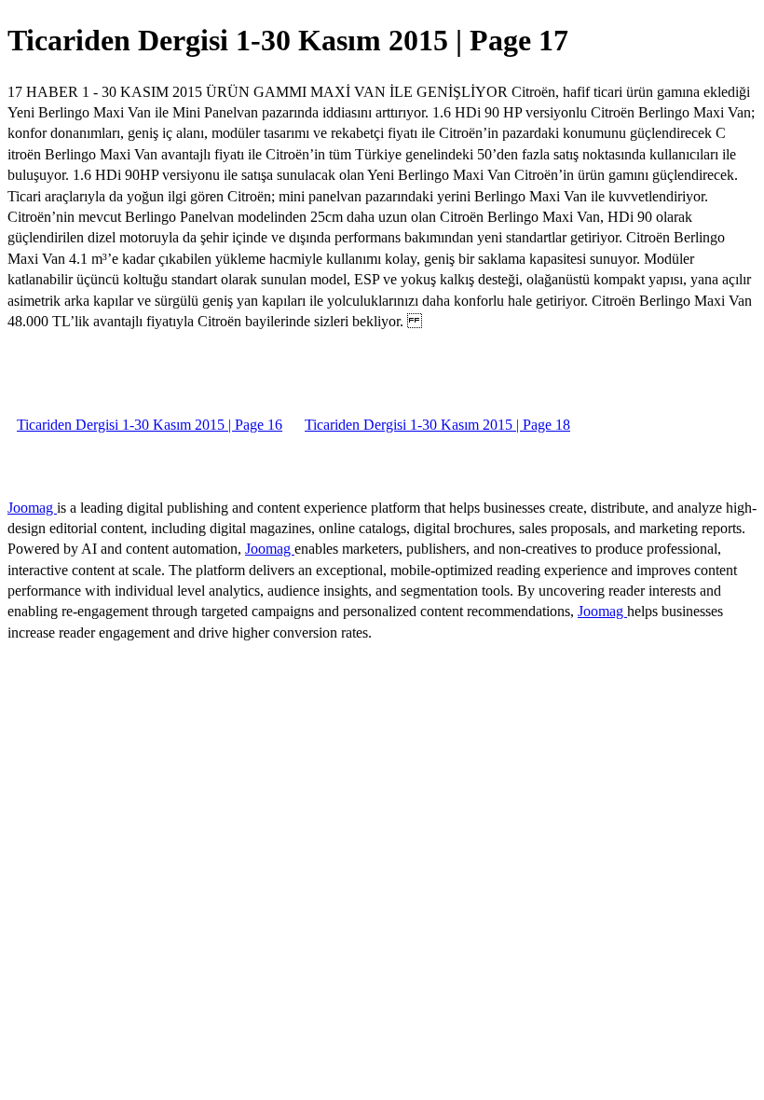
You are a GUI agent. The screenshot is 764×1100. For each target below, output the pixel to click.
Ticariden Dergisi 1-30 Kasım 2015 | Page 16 (149, 425)
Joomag (32, 508)
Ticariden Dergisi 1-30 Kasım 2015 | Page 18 (437, 425)
